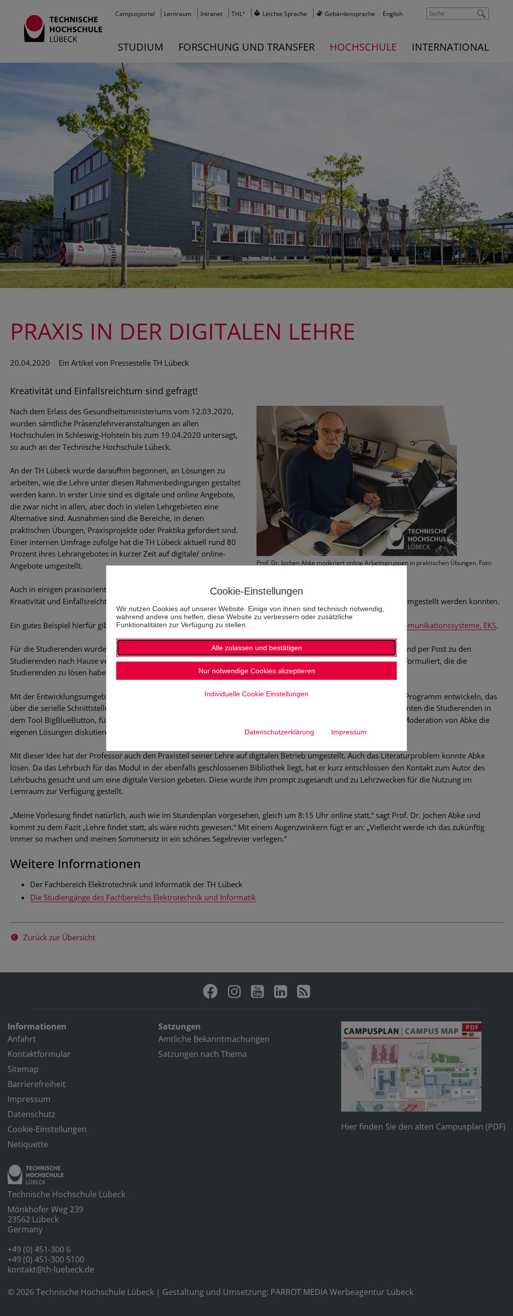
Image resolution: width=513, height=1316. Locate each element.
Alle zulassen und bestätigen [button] (256, 648)
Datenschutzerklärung (279, 732)
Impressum (349, 732)
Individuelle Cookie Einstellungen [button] (256, 694)
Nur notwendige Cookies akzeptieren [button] (256, 671)
